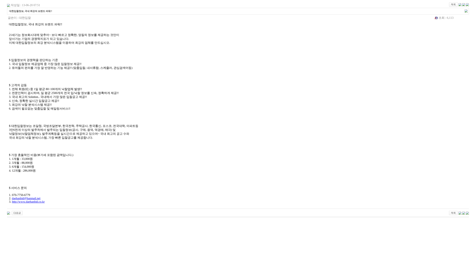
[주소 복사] (466, 10)
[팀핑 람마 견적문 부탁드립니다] (17, 212)
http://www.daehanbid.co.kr (28, 201)
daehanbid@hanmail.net (26, 198)
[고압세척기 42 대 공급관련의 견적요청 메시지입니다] (8, 212)
